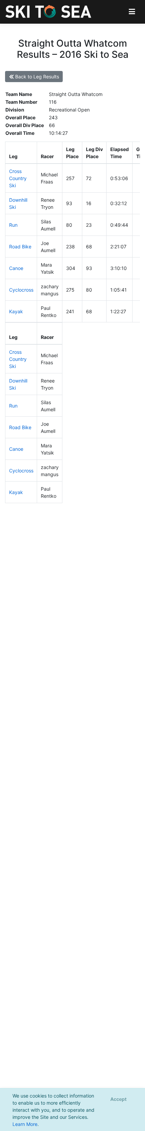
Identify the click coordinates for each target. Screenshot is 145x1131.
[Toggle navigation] (132, 12)
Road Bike (20, 246)
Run (13, 225)
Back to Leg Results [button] (36, 76)
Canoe (16, 268)
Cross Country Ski (18, 178)
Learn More (24, 1124)
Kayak (16, 311)
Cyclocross (21, 290)
